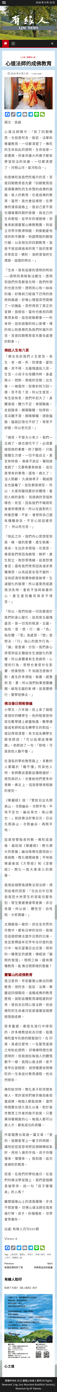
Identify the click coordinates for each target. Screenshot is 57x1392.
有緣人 (30, 1254)
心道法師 (13, 1254)
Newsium (20, 1388)
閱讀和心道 (31, 57)
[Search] (52, 43)
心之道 (23, 57)
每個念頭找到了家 (13, 1265)
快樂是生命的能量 (43, 1265)
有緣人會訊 (40, 1254)
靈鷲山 (22, 1254)
